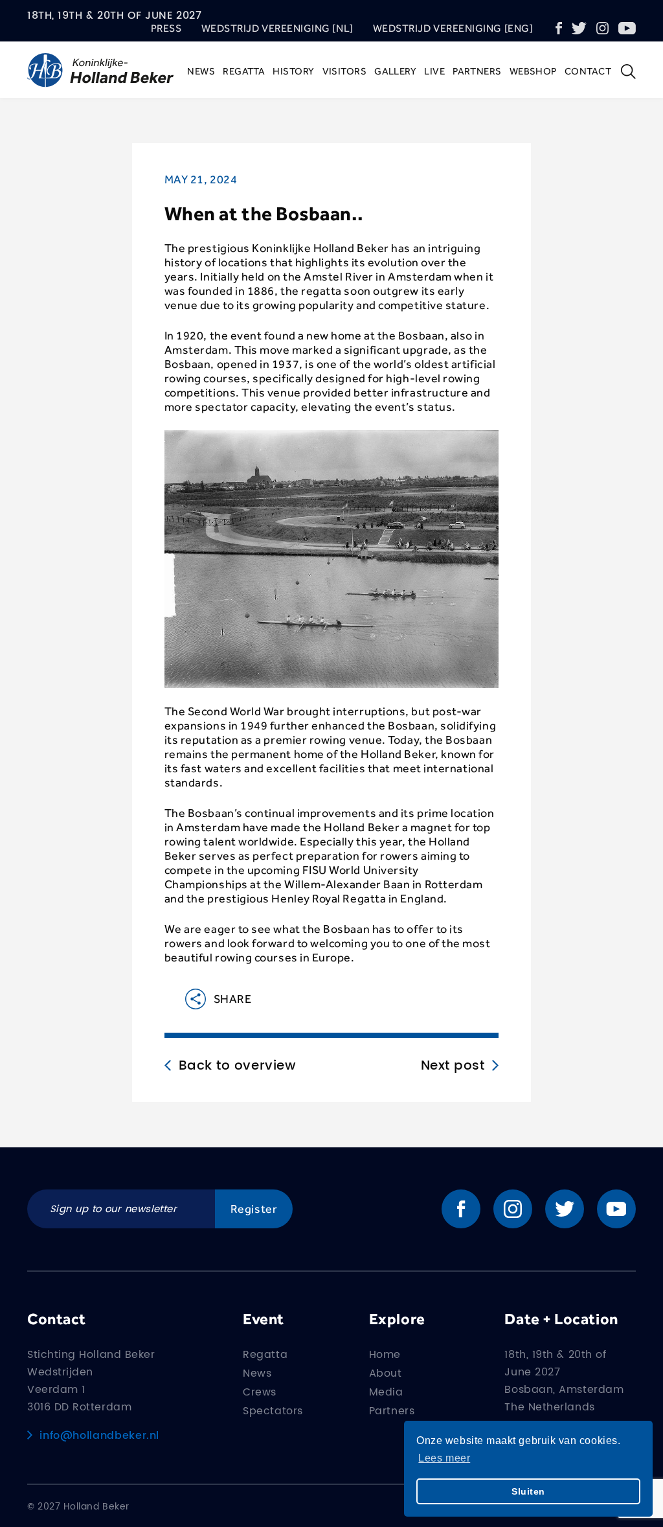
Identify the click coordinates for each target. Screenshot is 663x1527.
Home (385, 1354)
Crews (259, 1392)
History (293, 71)
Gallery (395, 71)
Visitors (344, 71)
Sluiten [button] (528, 1491)
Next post (453, 1066)
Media (386, 1392)
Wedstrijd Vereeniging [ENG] (453, 28)
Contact (588, 71)
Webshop (533, 71)
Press (166, 28)
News (201, 71)
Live (434, 71)
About (385, 1373)
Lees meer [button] (444, 1458)
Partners (477, 71)
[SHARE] (185, 999)
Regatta (244, 71)
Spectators (272, 1411)
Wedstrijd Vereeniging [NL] (277, 28)
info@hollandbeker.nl (99, 1435)
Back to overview (238, 1066)
